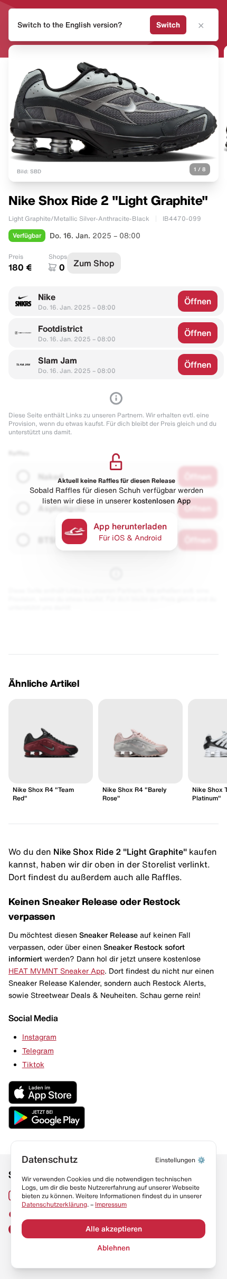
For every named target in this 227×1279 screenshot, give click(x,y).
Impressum (111, 1204)
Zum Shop (94, 263)
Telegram (38, 1050)
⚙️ (180, 1159)
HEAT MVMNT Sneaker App (56, 971)
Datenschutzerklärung (54, 1204)
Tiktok (33, 1064)
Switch (168, 25)
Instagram (39, 1037)
